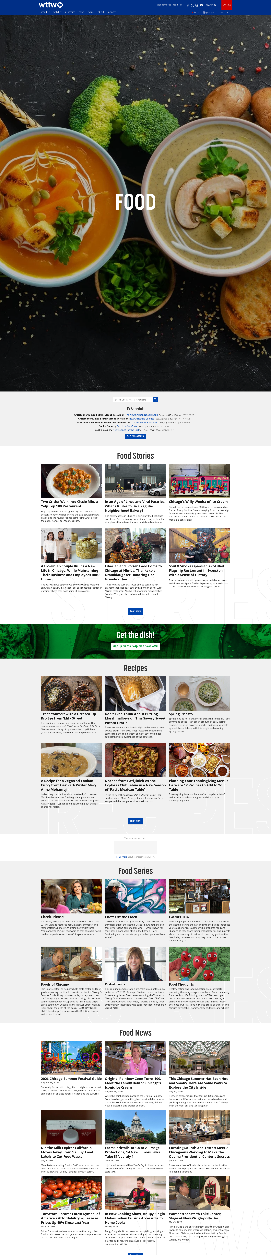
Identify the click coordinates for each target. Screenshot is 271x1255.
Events (91, 12)
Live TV (196, 12)
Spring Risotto (181, 713)
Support (112, 12)
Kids (181, 4)
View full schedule (135, 436)
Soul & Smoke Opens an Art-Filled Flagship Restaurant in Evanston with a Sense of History (196, 570)
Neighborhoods (164, 4)
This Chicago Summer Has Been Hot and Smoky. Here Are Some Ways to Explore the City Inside (198, 1083)
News (81, 12)
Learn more (121, 856)
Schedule (45, 12)
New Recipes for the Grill (126, 429)
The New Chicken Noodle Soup (141, 414)
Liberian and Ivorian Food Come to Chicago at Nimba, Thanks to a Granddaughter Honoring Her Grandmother (133, 573)
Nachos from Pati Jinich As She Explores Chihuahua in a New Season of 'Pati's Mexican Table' (135, 785)
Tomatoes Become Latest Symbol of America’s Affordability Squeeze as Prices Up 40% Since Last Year (70, 1218)
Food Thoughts (181, 984)
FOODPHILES (179, 916)
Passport (210, 12)
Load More (135, 611)
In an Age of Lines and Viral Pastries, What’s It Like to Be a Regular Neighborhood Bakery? (135, 506)
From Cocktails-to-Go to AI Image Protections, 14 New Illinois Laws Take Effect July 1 (132, 1152)
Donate (227, 4)
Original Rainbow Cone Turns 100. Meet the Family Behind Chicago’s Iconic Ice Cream (133, 1083)
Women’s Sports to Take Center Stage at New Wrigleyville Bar (195, 1216)
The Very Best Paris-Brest (145, 422)
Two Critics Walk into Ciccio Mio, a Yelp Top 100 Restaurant (69, 503)
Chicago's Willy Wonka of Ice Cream (198, 501)
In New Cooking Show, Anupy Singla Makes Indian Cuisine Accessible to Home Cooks (135, 1218)
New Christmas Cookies (141, 418)
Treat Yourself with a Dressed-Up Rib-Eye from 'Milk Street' (68, 715)
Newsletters (224, 12)
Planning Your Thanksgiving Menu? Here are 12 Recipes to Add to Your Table (198, 785)
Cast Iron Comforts (127, 426)
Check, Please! (52, 916)
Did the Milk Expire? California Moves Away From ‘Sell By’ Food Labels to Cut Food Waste (67, 1152)
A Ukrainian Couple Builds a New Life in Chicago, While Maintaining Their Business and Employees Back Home (70, 573)
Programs (70, 12)
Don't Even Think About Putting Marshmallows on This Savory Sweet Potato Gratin (135, 718)
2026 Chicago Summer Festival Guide (71, 1078)
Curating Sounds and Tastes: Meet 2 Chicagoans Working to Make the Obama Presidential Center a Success (199, 1152)
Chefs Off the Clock (121, 916)
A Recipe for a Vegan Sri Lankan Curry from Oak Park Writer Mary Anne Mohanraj (68, 785)
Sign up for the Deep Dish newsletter (136, 646)
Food (175, 4)
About (101, 12)
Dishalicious (115, 984)
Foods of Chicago (55, 984)
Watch (56, 12)
